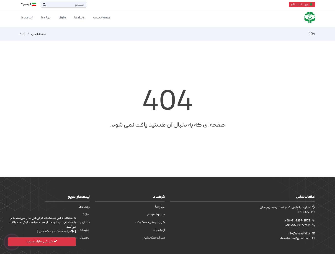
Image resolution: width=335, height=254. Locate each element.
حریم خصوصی (156, 214)
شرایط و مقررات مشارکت (150, 222)
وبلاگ (62, 17)
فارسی (27, 4)
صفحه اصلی (38, 34)
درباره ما (46, 17)
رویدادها (79, 17)
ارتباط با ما (27, 17)
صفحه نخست (101, 17)
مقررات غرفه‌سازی (154, 237)
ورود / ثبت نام (300, 4)
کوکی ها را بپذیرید (40, 241)
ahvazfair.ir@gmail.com (295, 238)
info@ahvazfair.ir (299, 234)
